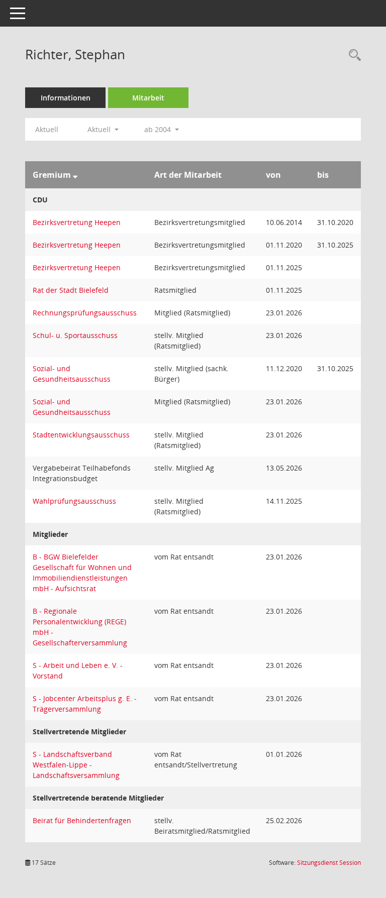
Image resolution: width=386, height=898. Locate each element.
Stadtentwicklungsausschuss (81, 434)
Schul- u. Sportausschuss (75, 335)
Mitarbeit (148, 97)
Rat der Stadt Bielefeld (71, 290)
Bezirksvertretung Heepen (77, 222)
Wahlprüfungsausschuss (74, 501)
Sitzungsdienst (329, 862)
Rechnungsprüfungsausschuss (85, 312)
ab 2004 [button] (158, 129)
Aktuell (46, 129)
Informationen (65, 97)
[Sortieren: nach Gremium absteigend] (75, 174)
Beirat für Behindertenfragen (82, 820)
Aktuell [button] (100, 129)
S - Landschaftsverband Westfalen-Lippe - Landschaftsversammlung (76, 764)
